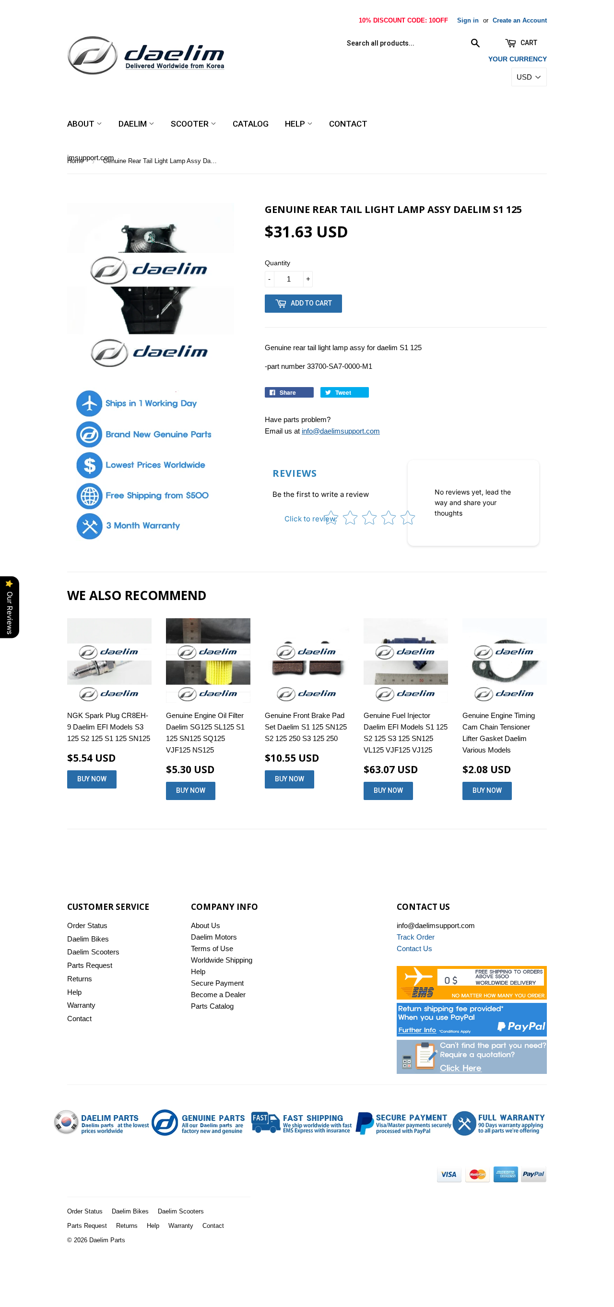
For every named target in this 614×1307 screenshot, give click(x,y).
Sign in (468, 20)
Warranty (81, 1005)
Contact (348, 124)
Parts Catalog (212, 1006)
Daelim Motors (214, 937)
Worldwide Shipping (221, 960)
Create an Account (520, 20)
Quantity (277, 263)
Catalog (251, 124)
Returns (79, 979)
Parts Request (89, 965)
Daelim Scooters (93, 952)
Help (296, 124)
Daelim (133, 124)
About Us (205, 925)
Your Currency (517, 59)
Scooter (191, 124)
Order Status (87, 925)
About (81, 124)
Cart (528, 43)
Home (75, 161)
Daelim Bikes (88, 939)
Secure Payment (217, 983)
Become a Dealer (218, 994)
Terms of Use (212, 948)
